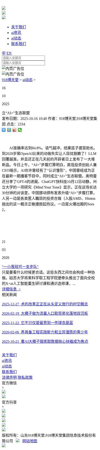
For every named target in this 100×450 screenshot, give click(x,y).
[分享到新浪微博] (15, 130)
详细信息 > (11, 289)
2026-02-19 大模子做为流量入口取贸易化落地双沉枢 (45, 313)
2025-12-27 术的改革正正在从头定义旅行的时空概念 (45, 304)
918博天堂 (10, 80)
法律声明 (9, 377)
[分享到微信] (20, 130)
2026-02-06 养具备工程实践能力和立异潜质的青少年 (45, 332)
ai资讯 (7, 361)
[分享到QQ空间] (9, 130)
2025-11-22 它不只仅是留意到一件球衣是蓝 (37, 323)
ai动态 (28, 80)
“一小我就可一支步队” (20, 267)
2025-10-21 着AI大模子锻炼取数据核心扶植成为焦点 (45, 341)
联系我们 (9, 372)
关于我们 (9, 355)
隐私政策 (25, 377)
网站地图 (29, 441)
